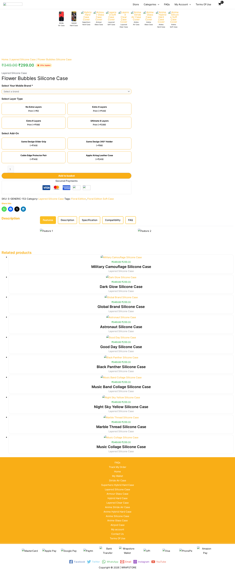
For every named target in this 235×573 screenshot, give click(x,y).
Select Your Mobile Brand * (17, 85)
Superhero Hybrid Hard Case (117, 484)
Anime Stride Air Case (117, 507)
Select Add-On (10, 133)
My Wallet (117, 476)
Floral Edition (78, 198)
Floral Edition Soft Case (100, 198)
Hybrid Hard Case (118, 498)
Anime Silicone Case (117, 516)
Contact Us (117, 533)
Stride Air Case (117, 480)
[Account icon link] (227, 4)
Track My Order (117, 467)
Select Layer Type (12, 98)
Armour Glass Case (117, 493)
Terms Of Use (117, 538)
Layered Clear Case (117, 502)
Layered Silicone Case (23, 59)
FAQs (117, 462)
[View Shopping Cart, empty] (220, 4)
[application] (157, 4)
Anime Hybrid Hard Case (117, 511)
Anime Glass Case (117, 520)
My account (117, 529)
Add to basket (66, 175)
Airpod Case (118, 524)
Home (5, 59)
